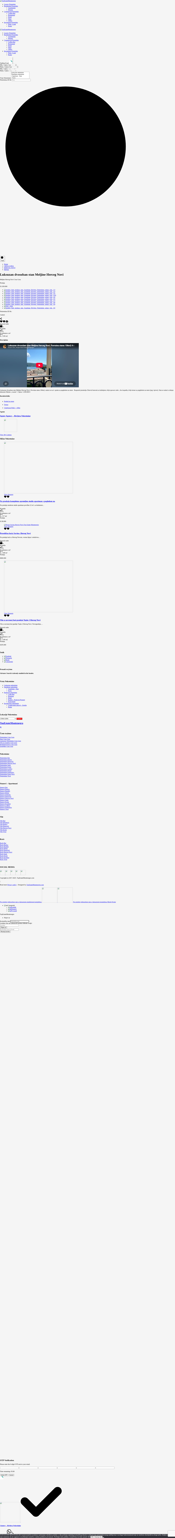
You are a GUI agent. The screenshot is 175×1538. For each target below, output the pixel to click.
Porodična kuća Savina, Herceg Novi (15, 533)
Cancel (11, 1475)
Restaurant (11, 15)
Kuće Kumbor (4, 858)
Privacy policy (12, 885)
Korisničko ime (5, 921)
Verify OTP (4, 1475)
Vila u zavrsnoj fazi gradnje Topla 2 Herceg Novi (20, 620)
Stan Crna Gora (5, 739)
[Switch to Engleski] (7, 656)
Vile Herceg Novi (5, 828)
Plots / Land (12, 24)
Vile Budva (3, 824)
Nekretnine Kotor (5, 767)
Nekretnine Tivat (5, 776)
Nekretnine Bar (5, 758)
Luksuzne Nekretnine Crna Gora (10, 741)
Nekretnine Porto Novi (7, 774)
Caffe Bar (11, 694)
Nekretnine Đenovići (6, 761)
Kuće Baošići (4, 847)
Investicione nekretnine (11, 703)
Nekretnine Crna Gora (7, 737)
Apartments (11, 8)
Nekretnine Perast (5, 770)
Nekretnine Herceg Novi (8, 763)
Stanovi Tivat (4, 809)
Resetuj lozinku (5, 931)
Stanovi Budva (5, 789)
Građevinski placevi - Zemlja (17, 705)
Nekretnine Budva (6, 760)
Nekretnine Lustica (6, 769)
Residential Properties (11, 6)
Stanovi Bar (4, 787)
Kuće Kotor (4, 856)
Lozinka (2, 923)
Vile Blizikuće (4, 822)
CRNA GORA (9, 266)
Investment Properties (11, 22)
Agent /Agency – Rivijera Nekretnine (15, 416)
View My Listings (6, 435)
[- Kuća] (20, 78)
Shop (9, 19)
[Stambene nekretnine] (20, 74)
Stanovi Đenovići (5, 796)
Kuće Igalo (3, 854)
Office (10, 21)
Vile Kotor (3, 830)
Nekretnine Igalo (5, 765)
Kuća (10, 691)
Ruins (10, 26)
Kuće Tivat (3, 859)
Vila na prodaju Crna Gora (8, 743)
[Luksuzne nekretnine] (20, 73)
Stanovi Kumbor (5, 804)
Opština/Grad (4, 63)
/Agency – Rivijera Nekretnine (10, 1525)
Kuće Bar (3, 843)
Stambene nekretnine (10, 687)
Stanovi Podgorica (6, 807)
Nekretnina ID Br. (6, 80)
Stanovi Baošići (5, 791)
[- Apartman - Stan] (20, 76)
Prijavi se (3, 927)
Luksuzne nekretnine (10, 685)
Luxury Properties (10, 4)
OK (92, 1537)
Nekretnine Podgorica (7, 772)
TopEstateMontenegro (11, 723)
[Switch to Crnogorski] (8, 662)
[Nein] (103, 1537)
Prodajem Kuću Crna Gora (8, 744)
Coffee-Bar (11, 13)
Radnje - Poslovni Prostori (16, 700)
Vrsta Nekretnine (5, 78)
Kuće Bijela (4, 848)
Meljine (6, 269)
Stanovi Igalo (4, 800)
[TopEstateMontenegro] (8, 1)
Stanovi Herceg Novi (7, 798)
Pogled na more (9, 401)
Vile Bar (2, 821)
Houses (10, 10)
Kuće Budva (4, 845)
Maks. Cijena (4, 67)
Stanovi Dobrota (5, 795)
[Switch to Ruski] (6, 660)
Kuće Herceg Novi (6, 852)
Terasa (6, 404)
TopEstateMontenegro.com (35, 885)
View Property (8, 494)
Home (6, 264)
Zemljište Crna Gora (6, 746)
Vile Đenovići (4, 826)
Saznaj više (98, 1537)
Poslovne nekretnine (10, 692)
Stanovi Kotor (4, 802)
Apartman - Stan (13, 689)
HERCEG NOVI (9, 268)
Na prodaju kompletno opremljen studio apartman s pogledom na (27, 501)
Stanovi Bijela (4, 793)
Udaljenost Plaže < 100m (12, 408)
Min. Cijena (4, 65)
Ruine (10, 707)
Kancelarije (11, 702)
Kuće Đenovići (5, 850)
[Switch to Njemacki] (8, 658)
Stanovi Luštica (5, 806)
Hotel (10, 17)
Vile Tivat (3, 832)
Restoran (11, 696)
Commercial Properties (11, 11)
